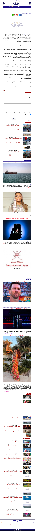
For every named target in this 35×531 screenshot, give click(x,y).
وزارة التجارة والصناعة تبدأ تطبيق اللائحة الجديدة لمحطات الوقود (12, 142)
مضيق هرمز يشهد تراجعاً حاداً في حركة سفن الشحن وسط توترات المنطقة (17, 162)
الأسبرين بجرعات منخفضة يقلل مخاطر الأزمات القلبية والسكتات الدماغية (12, 458)
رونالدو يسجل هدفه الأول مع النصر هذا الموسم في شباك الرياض (12, 484)
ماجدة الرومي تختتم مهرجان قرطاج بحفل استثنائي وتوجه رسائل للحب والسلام (13, 471)
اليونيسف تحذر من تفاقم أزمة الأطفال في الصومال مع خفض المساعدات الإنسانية (12, 497)
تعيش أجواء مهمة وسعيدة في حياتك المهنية (13, 501)
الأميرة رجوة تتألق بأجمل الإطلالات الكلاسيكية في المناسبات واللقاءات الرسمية (13, 426)
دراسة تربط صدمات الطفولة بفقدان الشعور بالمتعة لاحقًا (12, 514)
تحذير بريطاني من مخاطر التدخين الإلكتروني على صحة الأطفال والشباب (17, 308)
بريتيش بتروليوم (26, 34)
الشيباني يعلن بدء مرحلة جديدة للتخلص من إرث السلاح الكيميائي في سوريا (12, 445)
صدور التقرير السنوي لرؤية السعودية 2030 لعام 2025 (13, 155)
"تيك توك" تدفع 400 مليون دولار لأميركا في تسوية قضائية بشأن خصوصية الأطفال (17, 218)
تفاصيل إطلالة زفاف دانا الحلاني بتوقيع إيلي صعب (12, 396)
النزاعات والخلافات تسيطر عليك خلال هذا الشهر (12, 510)
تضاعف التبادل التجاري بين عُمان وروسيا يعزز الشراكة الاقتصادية (12, 151)
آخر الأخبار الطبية (6, 391)
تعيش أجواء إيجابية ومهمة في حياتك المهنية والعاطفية (13, 488)
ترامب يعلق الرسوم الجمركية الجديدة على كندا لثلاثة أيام (12, 125)
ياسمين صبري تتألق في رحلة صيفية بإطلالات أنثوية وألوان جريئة (17, 335)
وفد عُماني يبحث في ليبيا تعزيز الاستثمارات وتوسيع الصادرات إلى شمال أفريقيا (13, 138)
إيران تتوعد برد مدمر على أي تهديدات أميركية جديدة (13, 441)
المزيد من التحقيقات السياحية (7, 333)
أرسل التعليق (28, 120)
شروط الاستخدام (29, 111)
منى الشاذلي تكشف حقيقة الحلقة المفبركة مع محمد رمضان (13, 417)
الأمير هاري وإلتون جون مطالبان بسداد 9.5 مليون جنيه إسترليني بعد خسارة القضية (12, 462)
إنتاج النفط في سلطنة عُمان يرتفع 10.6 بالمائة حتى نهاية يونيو (13, 129)
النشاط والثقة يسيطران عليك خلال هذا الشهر (12, 475)
